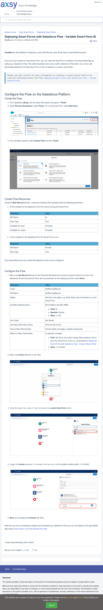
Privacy (80, 598)
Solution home (11, 32)
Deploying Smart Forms (46, 32)
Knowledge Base (24, 14)
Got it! (51, 605)
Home (7, 14)
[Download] (47, 313)
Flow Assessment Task (38, 528)
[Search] (6, 19)
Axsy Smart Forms (26, 32)
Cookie (70, 598)
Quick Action (19, 528)
